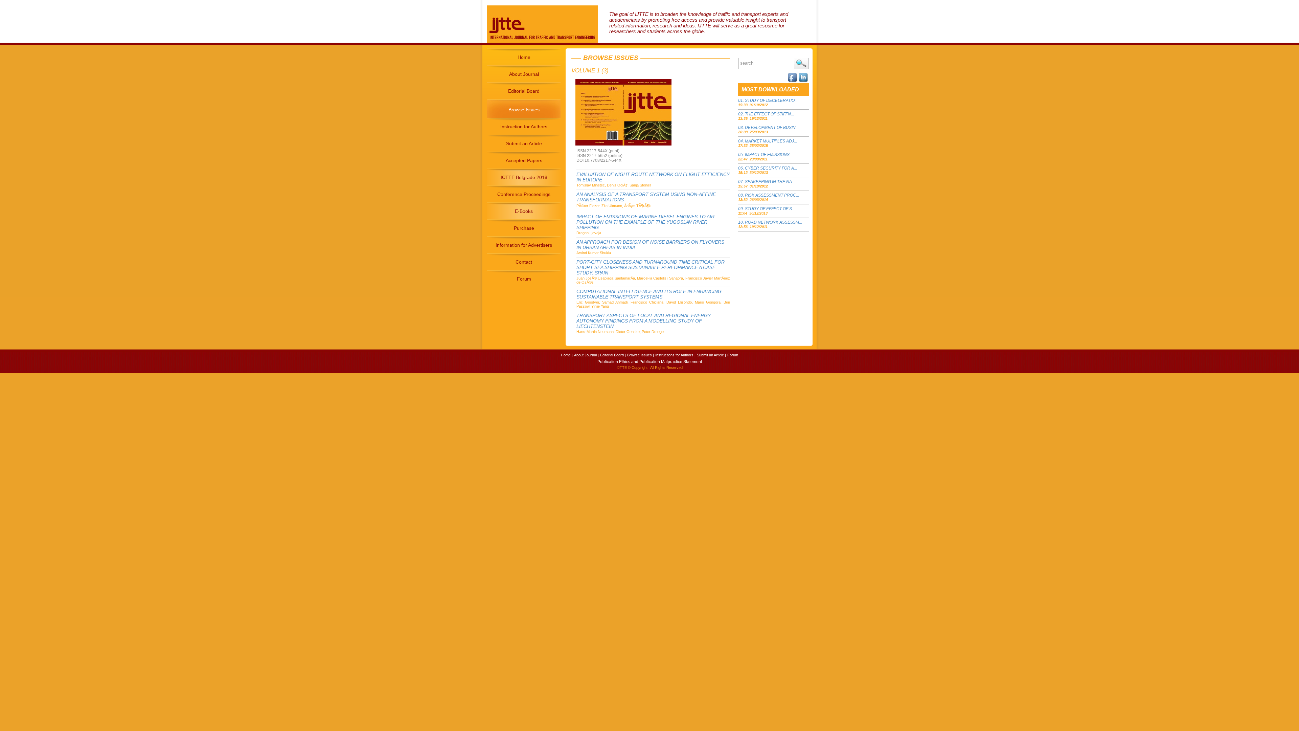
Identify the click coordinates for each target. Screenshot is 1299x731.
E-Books (524, 211)
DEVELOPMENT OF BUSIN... (772, 127)
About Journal (524, 74)
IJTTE (622, 368)
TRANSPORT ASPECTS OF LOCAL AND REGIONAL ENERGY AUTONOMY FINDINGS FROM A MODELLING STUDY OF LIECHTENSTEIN (643, 321)
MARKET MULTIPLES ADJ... (771, 141)
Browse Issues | (640, 355)
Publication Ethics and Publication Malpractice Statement (649, 361)
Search (801, 63)
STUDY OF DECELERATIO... (771, 100)
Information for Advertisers (524, 245)
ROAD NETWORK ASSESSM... (773, 222)
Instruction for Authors (523, 126)
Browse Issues (524, 109)
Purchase (524, 228)
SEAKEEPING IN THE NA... (770, 181)
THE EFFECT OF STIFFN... (769, 114)
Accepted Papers (524, 160)
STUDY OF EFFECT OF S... (770, 208)
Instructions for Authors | (675, 355)
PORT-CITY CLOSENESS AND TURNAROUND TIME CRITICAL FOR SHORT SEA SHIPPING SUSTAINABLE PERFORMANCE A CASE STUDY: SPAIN (650, 267)
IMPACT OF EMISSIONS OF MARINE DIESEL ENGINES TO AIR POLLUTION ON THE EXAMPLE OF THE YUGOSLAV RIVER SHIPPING (645, 222)
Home (524, 57)
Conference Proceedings (523, 194)
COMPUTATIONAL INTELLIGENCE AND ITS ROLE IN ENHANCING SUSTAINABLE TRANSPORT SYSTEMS (649, 294)
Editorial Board (524, 91)
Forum (524, 279)
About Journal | (586, 355)
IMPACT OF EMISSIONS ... (769, 154)
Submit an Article (524, 143)
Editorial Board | (613, 355)
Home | (567, 355)
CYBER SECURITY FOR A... (771, 168)
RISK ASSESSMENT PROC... (772, 195)
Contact (524, 262)
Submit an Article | (711, 355)
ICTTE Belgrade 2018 (524, 177)
